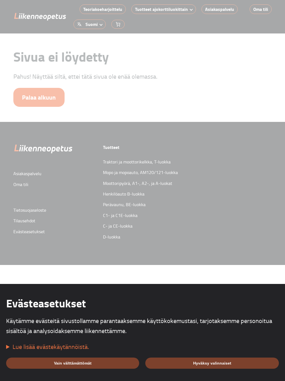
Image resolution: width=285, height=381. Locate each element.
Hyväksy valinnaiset (212, 363)
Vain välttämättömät (73, 363)
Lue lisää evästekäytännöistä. (51, 346)
